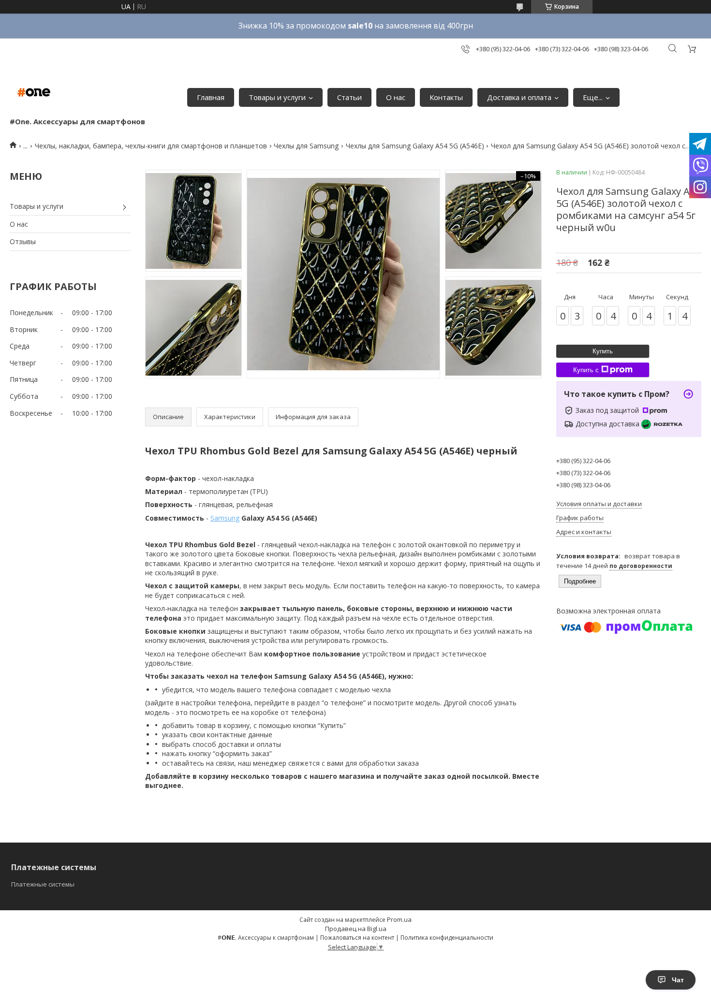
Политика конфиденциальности (446, 937)
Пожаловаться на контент (357, 937)
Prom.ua (399, 919)
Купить (602, 351)
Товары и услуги (277, 97)
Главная (210, 97)
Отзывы (23, 241)
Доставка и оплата (519, 97)
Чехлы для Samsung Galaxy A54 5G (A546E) (415, 145)
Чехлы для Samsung (306, 145)
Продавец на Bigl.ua (355, 928)
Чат (678, 980)
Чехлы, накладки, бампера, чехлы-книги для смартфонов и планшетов (151, 145)
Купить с (586, 370)
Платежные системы (42, 884)
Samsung (224, 518)
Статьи (349, 97)
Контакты (446, 97)
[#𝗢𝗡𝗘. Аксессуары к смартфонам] (34, 92)
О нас (395, 97)
